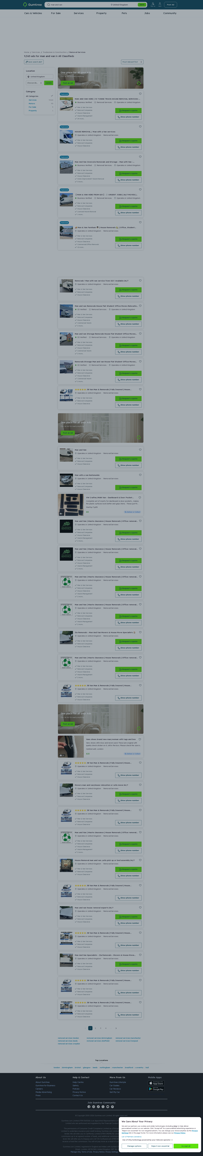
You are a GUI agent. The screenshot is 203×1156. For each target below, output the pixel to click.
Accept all (186, 1146)
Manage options (134, 1146)
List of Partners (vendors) (131, 1137)
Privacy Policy (179, 1133)
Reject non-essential (160, 1146)
